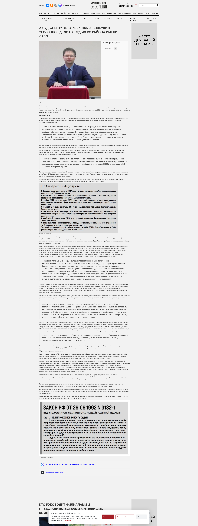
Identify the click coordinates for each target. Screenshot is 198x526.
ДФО (40, 13)
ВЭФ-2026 (119, 18)
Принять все (108, 517)
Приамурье (111, 13)
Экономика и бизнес (69, 19)
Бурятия (47, 13)
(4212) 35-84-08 (126, 6)
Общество (86, 18)
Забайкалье (65, 13)
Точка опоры (133, 19)
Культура (108, 18)
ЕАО (147, 13)
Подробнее (67, 520)
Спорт (97, 18)
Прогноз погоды (69, 5)
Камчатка (75, 13)
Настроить (141, 517)
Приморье (85, 13)
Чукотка (154, 13)
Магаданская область (127, 13)
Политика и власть (47, 19)
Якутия (56, 13)
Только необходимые (125, 517)
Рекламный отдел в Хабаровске (123, 4)
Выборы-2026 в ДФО (150, 19)
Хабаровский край (98, 13)
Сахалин (141, 13)
